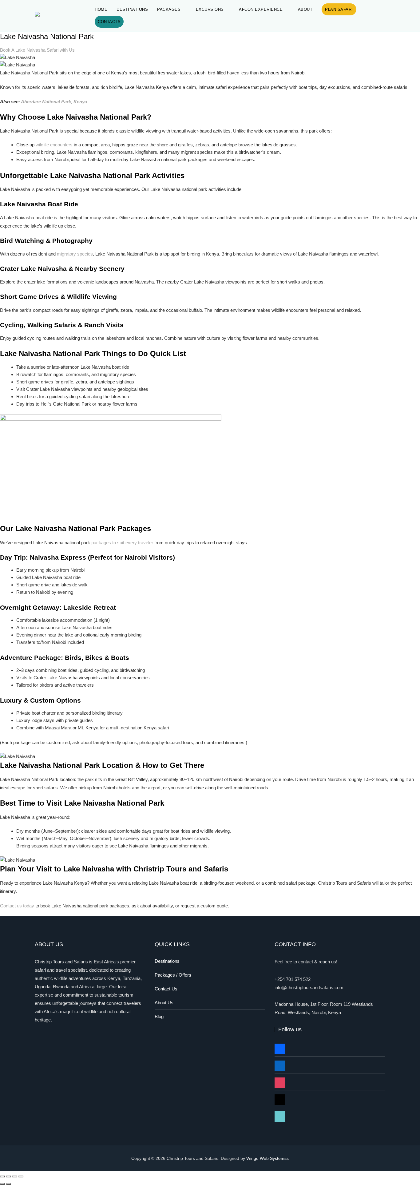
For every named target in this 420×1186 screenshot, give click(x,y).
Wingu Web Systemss (267, 1158)
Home (101, 9)
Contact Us (166, 988)
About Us (164, 1002)
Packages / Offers (173, 975)
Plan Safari (339, 9)
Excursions (210, 9)
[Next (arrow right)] (8, 1184)
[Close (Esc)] (20, 1176)
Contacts (109, 21)
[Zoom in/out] (2, 1176)
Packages (168, 9)
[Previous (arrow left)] (2, 1184)
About (305, 9)
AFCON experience (261, 9)
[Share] (14, 1176)
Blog (159, 1016)
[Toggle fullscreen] (8, 1176)
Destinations (132, 9)
